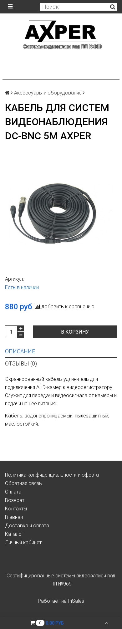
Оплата (13, 492)
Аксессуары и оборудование (48, 93)
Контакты (16, 509)
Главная (14, 517)
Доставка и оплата (27, 526)
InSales (76, 601)
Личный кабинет (23, 542)
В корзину (75, 332)
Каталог (14, 534)
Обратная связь (23, 483)
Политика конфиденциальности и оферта (52, 475)
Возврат (14, 500)
